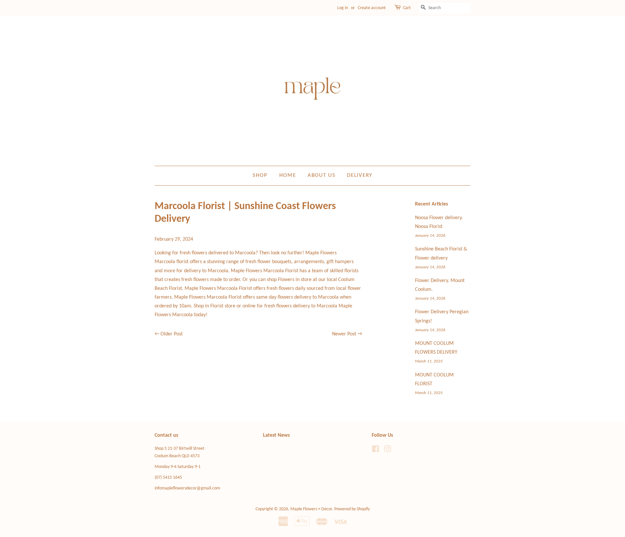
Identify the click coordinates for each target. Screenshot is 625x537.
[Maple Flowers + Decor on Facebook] (375, 450)
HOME (287, 175)
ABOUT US (322, 175)
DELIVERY (359, 175)
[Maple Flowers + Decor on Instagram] (387, 450)
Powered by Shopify (352, 509)
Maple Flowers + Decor (311, 509)
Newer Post (344, 334)
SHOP (260, 175)
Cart (407, 8)
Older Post (171, 334)
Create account (372, 8)
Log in (342, 8)
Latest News (276, 435)
